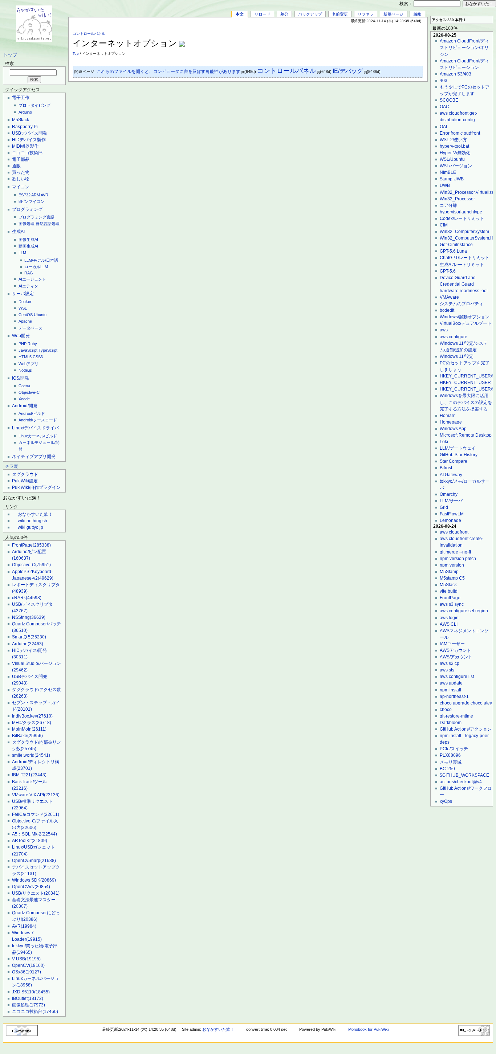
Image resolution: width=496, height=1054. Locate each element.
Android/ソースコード (38, 420)
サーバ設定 (23, 293)
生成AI (18, 231)
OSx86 (26, 972)
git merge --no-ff (455, 552)
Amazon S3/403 (455, 74)
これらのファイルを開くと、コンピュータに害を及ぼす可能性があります (168, 71)
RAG (28, 273)
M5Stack (20, 119)
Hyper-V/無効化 (455, 152)
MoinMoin (29, 729)
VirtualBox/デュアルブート (466, 323)
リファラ (366, 14)
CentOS (26, 314)
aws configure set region (464, 610)
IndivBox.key (32, 716)
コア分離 (448, 205)
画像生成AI (28, 239)
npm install (450, 690)
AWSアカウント (455, 650)
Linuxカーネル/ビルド (38, 436)
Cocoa (24, 386)
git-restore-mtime (456, 716)
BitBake (27, 735)
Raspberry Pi (25, 126)
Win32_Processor (457, 198)
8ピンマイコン (32, 201)
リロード (263, 14)
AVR (44, 195)
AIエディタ (28, 286)
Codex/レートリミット (462, 218)
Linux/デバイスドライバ (35, 427)
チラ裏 (11, 466)
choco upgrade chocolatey (466, 703)
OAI (443, 126)
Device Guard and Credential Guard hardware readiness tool (464, 284)
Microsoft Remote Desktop (466, 435)
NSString (28, 617)
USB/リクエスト (36, 893)
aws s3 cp (449, 663)
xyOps (446, 801)
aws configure (453, 336)
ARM (35, 195)
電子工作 (20, 97)
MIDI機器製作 (25, 146)
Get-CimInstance (456, 244)
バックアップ (310, 14)
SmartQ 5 (29, 637)
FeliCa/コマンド (35, 814)
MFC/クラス (31, 722)
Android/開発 (24, 405)
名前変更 (340, 14)
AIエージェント (32, 279)
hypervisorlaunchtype (461, 212)
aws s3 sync (452, 604)
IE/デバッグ (348, 71)
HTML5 (25, 357)
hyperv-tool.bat (454, 146)
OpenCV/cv (31, 886)
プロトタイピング (34, 105)
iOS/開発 (20, 378)
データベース (30, 328)
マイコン (20, 186)
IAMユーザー (452, 643)
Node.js (25, 370)
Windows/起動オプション (464, 316)
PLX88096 (450, 755)
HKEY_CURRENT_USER (465, 382)
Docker (25, 301)
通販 (16, 165)
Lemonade (450, 520)
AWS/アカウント (456, 656)
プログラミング (27, 209)
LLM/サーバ (451, 500)
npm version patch (458, 558)
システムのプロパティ (461, 303)
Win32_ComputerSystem (464, 231)
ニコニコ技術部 (27, 152)
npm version (452, 565)
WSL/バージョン (456, 165)
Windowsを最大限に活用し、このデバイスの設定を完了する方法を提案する (466, 402)
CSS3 (38, 357)
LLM (22, 252)
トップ (10, 55)
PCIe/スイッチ (454, 748)
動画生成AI (28, 246)
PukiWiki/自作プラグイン (36, 487)
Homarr (447, 415)
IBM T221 (29, 774)
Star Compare (453, 461)
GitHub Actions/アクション (466, 729)
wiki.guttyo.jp (30, 527)
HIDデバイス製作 (29, 139)
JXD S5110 (31, 991)
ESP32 (25, 195)
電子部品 (20, 159)
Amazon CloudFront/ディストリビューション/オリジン (464, 47)
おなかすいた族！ (35, 514)
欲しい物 (20, 178)
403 (443, 80)
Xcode (24, 399)
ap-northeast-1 (454, 696)
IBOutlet (27, 998)
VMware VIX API (36, 794)
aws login (449, 617)
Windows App (453, 428)
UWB (445, 185)
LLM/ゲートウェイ (458, 448)
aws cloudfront (454, 532)
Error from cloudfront (460, 133)
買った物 (20, 172)
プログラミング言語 (36, 217)
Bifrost (446, 467)
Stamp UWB (452, 178)
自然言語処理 (48, 223)
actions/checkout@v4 (461, 781)
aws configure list (457, 676)
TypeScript (47, 350)
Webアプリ (28, 363)
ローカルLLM (36, 267)
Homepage (451, 422)
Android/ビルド (32, 413)
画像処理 (26, 223)
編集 (418, 14)
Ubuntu (40, 314)
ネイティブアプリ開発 (34, 456)
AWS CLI (449, 624)
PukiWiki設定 (25, 480)
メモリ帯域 (451, 762)
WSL (23, 308)
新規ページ (393, 14)
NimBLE (448, 172)
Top (76, 54)
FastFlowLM (452, 513)
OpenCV (28, 965)
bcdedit (447, 310)
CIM (444, 225)
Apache (25, 321)
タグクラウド (25, 474)
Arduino (25, 112)
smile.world (31, 755)
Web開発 (21, 335)
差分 (284, 14)
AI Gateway (451, 474)
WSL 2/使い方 (453, 139)
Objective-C (29, 392)
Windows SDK (34, 880)
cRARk (26, 597)
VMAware (449, 297)
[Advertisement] (338, 39)
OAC (444, 106)
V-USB (26, 958)
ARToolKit (29, 840)
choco (446, 709)
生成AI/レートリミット (462, 264)
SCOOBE (449, 100)
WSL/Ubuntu (452, 159)
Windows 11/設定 (456, 356)
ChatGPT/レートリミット (464, 257)
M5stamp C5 (452, 578)
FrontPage (31, 545)
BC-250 (447, 768)
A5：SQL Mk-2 (34, 834)
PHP (23, 344)
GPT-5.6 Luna (453, 251)
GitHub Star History (458, 454)
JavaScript (28, 350)
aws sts (447, 670)
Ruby (32, 344)
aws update (451, 683)
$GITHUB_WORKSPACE (464, 775)
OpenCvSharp (34, 860)
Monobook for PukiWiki (368, 1029)
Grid (444, 507)
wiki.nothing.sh (32, 520)
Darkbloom (451, 722)
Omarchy (449, 494)
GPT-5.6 (448, 271)
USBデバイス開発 (29, 133)
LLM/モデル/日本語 (41, 260)
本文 (240, 14)
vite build (449, 591)
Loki (444, 441)
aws (444, 329)
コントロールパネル (89, 34)
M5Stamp (449, 571)
